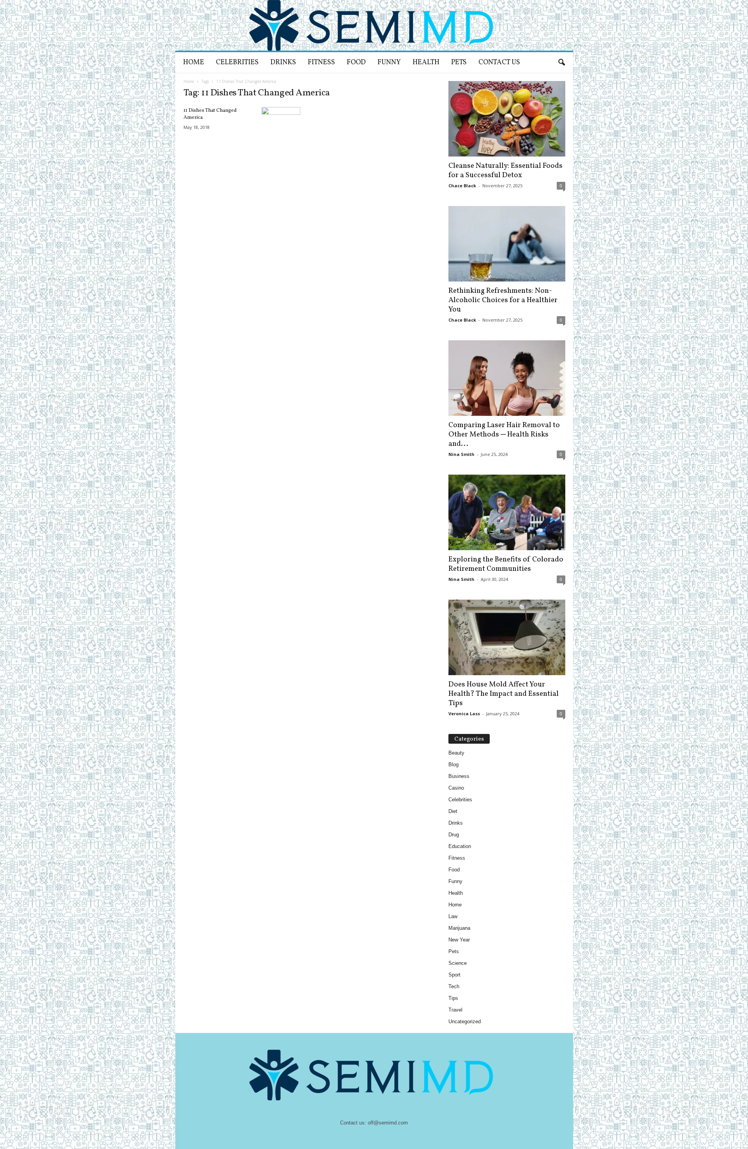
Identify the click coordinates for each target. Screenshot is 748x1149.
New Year (459, 940)
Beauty (456, 753)
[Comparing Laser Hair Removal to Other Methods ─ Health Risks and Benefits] (506, 378)
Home (193, 62)
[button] (561, 62)
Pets (459, 62)
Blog (453, 764)
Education (459, 846)
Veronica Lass (464, 713)
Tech (453, 986)
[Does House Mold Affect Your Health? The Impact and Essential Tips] (506, 637)
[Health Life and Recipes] (374, 25)
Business (458, 776)
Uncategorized (464, 1021)
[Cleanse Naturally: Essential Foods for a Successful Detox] (506, 119)
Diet (452, 811)
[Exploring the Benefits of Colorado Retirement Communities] (506, 512)
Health (426, 62)
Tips (453, 998)
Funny (389, 62)
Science (457, 963)
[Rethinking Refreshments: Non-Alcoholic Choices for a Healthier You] (506, 244)
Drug (453, 835)
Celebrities (237, 62)
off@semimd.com (388, 1123)
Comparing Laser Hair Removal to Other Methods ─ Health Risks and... (504, 434)
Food (356, 62)
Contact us (499, 62)
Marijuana (459, 928)
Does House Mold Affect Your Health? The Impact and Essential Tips (503, 693)
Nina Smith (461, 454)
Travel (455, 1010)
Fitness (321, 62)
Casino (456, 788)
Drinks (283, 62)
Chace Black (462, 185)
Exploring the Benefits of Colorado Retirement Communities (505, 564)
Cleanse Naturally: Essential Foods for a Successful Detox (505, 170)
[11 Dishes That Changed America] (280, 121)
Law (452, 916)
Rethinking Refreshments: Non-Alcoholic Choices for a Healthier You (502, 300)
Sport (454, 975)
